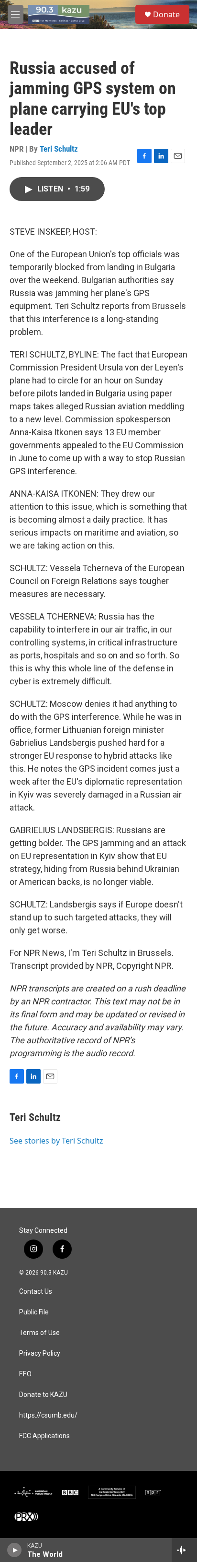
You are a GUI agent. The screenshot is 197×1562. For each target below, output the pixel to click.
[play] (15, 1550)
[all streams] (184, 1550)
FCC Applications (44, 1436)
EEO (25, 1374)
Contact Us (35, 1291)
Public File (34, 1312)
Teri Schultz (59, 149)
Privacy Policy (39, 1353)
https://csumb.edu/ (48, 1415)
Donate (166, 14)
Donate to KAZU (43, 1394)
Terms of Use (39, 1332)
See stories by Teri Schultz (56, 1140)
